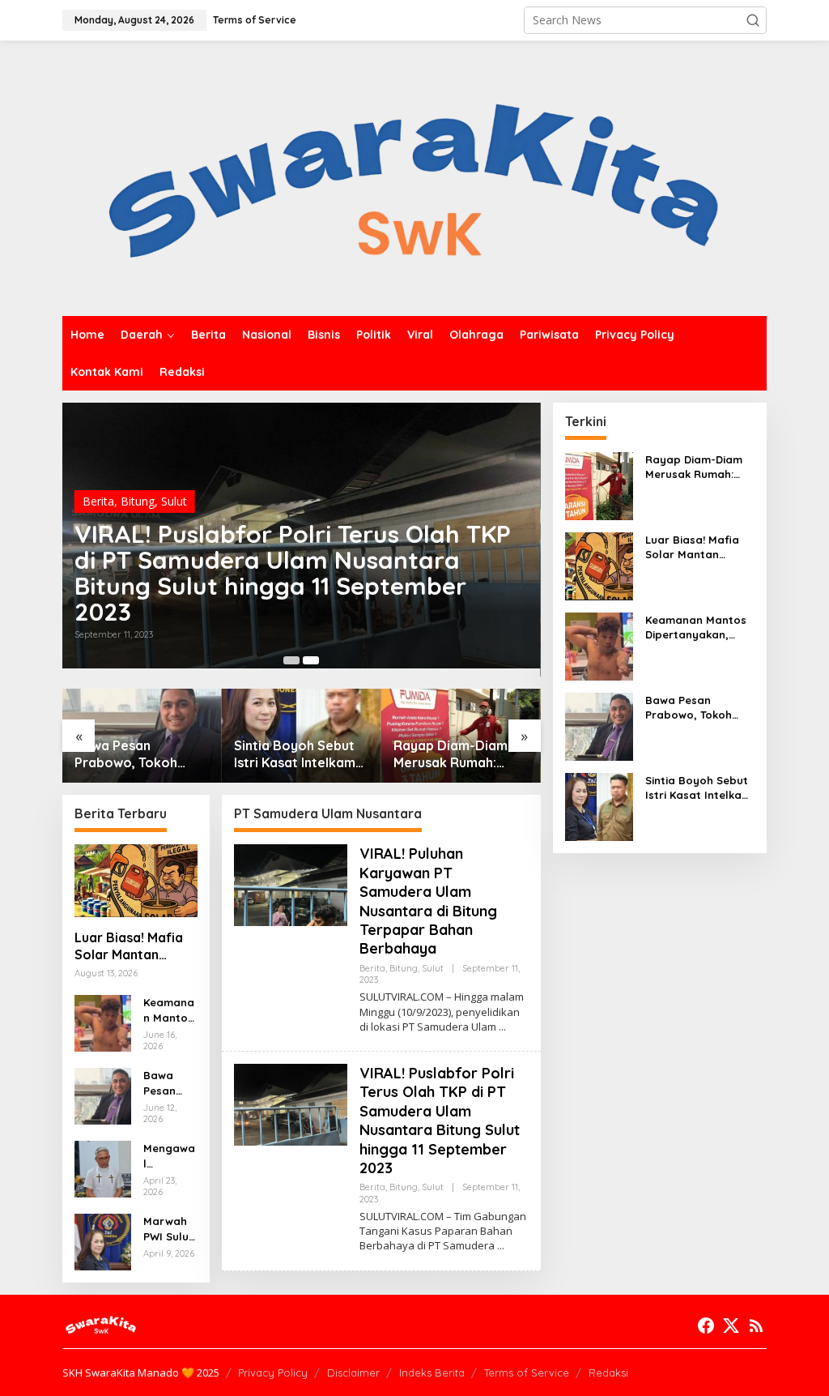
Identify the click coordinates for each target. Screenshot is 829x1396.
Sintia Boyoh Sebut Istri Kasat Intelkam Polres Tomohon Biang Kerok (294, 754)
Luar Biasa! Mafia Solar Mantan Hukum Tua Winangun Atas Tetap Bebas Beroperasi (128, 946)
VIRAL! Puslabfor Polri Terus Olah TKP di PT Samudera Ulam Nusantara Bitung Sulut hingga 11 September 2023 (292, 573)
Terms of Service (526, 1372)
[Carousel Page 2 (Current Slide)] (311, 660)
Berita (98, 501)
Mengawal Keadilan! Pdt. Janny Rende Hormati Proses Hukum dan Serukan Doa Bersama (169, 1156)
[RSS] (756, 1325)
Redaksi (608, 1372)
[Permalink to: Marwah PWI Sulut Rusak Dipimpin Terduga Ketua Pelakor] (102, 1241)
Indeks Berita (432, 1372)
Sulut (174, 501)
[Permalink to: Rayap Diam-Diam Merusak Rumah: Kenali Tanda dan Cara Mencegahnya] (599, 485)
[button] (753, 20)
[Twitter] (731, 1325)
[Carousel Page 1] (291, 660)
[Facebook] (705, 1325)
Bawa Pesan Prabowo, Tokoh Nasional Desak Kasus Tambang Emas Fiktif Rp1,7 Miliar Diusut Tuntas (141, 754)
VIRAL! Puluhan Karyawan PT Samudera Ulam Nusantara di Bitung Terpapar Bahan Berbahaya (428, 901)
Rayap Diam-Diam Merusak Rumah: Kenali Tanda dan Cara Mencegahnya (454, 754)
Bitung (138, 501)
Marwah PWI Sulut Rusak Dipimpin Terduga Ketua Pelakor (168, 1229)
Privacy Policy (273, 1372)
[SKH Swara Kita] (414, 177)
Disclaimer (353, 1372)
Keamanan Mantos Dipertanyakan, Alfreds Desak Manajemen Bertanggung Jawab (170, 1010)
